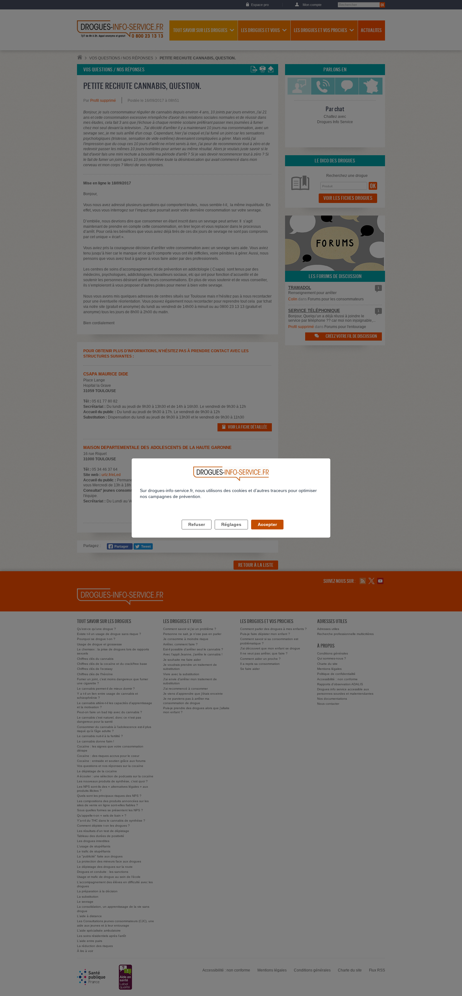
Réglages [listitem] (231, 524)
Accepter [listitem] (267, 524)
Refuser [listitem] (196, 524)
